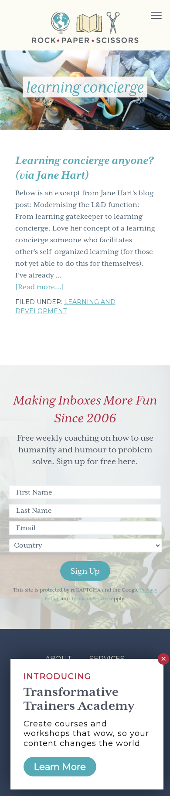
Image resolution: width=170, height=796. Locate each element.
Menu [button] (146, 16)
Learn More (60, 766)
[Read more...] (39, 288)
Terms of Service (90, 599)
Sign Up (85, 570)
